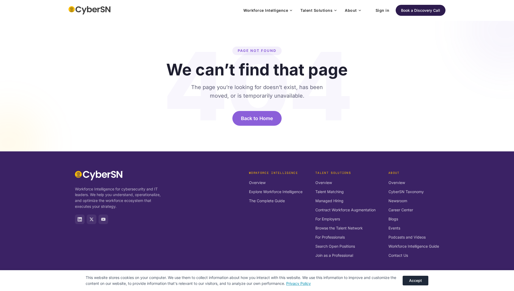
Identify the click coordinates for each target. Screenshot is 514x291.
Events (394, 228)
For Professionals (330, 237)
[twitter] (91, 219)
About (351, 10)
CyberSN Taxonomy (406, 191)
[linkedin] (80, 219)
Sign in (383, 10)
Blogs (393, 219)
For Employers (327, 219)
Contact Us (398, 255)
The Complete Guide (267, 200)
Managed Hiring (329, 200)
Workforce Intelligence (265, 10)
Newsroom (397, 200)
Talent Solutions (316, 10)
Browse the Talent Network (339, 228)
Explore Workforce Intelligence (276, 191)
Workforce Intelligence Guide (413, 246)
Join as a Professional (334, 255)
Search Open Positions (335, 246)
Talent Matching (329, 191)
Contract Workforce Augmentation (345, 210)
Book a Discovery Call (420, 10)
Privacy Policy (298, 283)
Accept (415, 280)
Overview (257, 182)
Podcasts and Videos (407, 237)
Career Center (400, 210)
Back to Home (257, 118)
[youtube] (103, 219)
